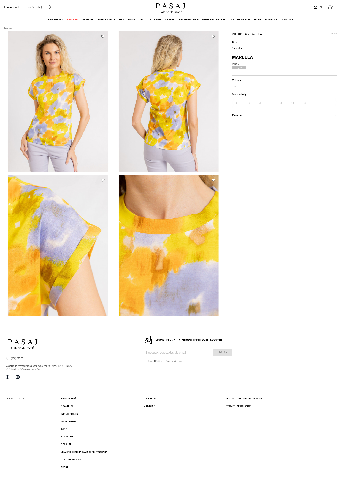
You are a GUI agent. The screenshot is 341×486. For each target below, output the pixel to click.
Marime (239, 94)
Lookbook (150, 398)
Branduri (88, 19)
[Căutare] (50, 6)
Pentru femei (11, 7)
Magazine (287, 19)
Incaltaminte (127, 19)
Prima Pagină (69, 398)
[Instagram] (18, 377)
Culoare (236, 80)
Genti (142, 19)
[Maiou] (58, 101)
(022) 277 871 (18, 358)
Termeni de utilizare (238, 406)
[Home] (170, 7)
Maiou (8, 28)
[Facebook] (7, 377)
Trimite (223, 352)
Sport (64, 467)
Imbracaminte (106, 19)
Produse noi (55, 19)
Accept (165, 360)
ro (315, 7)
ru (321, 7)
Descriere (238, 115)
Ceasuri (170, 19)
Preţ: (234, 42)
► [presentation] (334, 102)
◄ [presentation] (234, 102)
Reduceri (72, 19)
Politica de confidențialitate (244, 398)
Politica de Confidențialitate (168, 360)
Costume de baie (240, 19)
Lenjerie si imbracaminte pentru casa (202, 19)
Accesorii (155, 19)
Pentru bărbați (34, 7)
